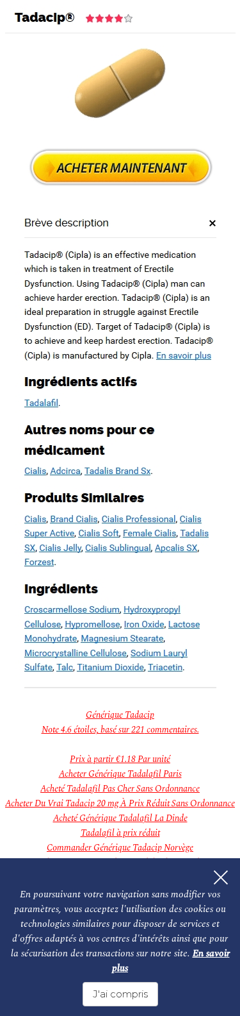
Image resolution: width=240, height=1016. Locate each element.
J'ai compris (120, 994)
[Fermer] (220, 877)
